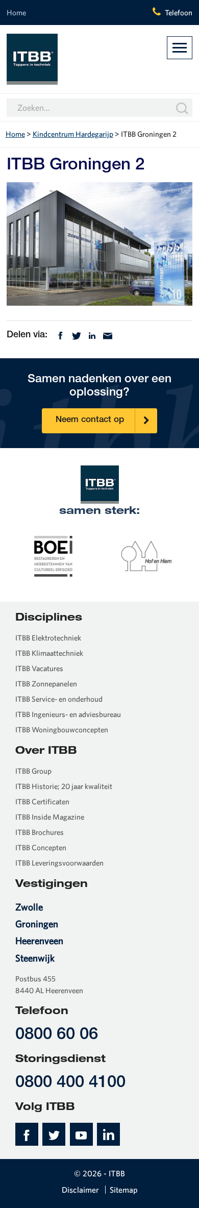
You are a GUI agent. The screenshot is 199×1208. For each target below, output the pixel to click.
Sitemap (124, 1189)
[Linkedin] (92, 334)
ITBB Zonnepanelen (46, 683)
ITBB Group (33, 771)
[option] (53, 556)
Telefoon (178, 12)
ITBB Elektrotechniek (48, 637)
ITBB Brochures (39, 832)
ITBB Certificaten (42, 801)
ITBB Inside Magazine (49, 816)
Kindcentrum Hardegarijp (73, 134)
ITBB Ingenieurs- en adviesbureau (68, 714)
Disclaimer (80, 1189)
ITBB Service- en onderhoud (59, 699)
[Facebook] (60, 334)
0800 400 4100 (70, 1083)
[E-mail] (107, 334)
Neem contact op (90, 420)
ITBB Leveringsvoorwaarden (59, 862)
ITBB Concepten (40, 847)
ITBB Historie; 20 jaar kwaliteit (63, 786)
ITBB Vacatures (39, 668)
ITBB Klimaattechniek (49, 653)
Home (16, 12)
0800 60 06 (56, 1035)
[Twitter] (76, 334)
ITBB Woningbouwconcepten (61, 729)
